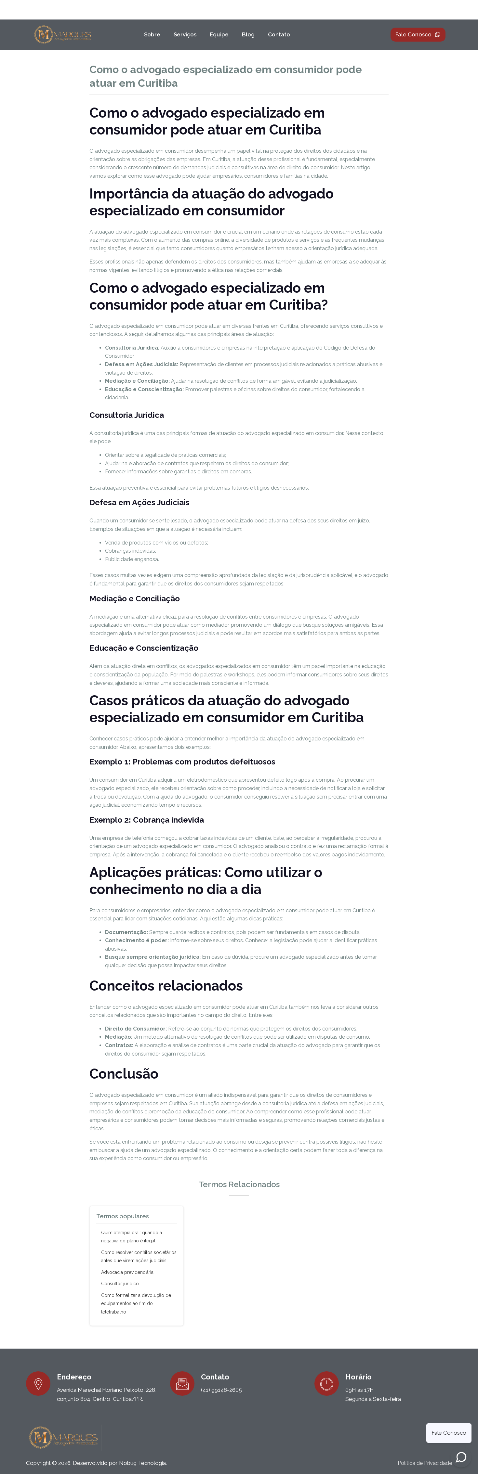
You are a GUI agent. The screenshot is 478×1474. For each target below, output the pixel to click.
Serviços (185, 34)
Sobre (152, 34)
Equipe (219, 34)
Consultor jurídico (120, 1283)
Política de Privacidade (425, 1463)
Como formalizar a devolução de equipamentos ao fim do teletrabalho (136, 1303)
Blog (248, 34)
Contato (279, 34)
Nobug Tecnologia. (143, 1463)
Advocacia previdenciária (127, 1272)
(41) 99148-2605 (221, 1390)
